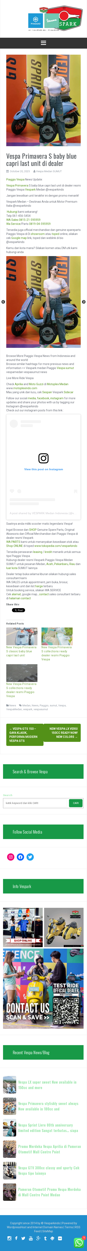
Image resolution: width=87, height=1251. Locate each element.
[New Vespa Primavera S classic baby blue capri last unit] (21, 636)
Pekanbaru (61, 564)
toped (55, 234)
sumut (53, 705)
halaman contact (20, 598)
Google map (19, 238)
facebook (43, 398)
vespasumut (41, 709)
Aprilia (19, 384)
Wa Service (13, 223)
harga (39, 586)
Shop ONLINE (14, 545)
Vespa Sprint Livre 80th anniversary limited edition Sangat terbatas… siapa (48, 1127)
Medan (26, 705)
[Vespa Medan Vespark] (43, 18)
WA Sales (12, 219)
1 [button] (40, 346)
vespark (27, 709)
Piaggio (11, 179)
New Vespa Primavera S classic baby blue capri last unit (21, 651)
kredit (48, 552)
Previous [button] (3, 302)
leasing (37, 552)
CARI (76, 803)
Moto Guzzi (36, 384)
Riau (72, 564)
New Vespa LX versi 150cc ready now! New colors (64, 732)
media (32, 398)
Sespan (47, 392)
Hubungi (12, 211)
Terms (69, 1227)
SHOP (33, 529)
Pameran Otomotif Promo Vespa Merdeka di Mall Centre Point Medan (49, 1192)
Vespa (20, 179)
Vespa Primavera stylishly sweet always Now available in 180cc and (48, 1106)
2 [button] (47, 346)
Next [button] (84, 302)
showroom (38, 234)
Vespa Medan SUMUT (49, 171)
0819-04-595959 (40, 223)
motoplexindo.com (25, 388)
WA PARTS (13, 541)
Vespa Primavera (17, 185)
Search (7, 795)
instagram (57, 398)
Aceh (49, 564)
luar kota (11, 568)
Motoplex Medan (57, 384)
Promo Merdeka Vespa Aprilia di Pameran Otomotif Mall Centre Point (49, 1149)
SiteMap (47, 1231)
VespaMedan (14, 709)
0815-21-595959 (29, 219)
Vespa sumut (65, 368)
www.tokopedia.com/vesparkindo (55, 545)
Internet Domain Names (48, 1227)
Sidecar (68, 392)
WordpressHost (17, 1227)
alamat (16, 594)
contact (44, 594)
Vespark (30, 189)
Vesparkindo (52, 1223)
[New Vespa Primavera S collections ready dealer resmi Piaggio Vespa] (57, 636)
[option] (43, 302)
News (12, 705)
